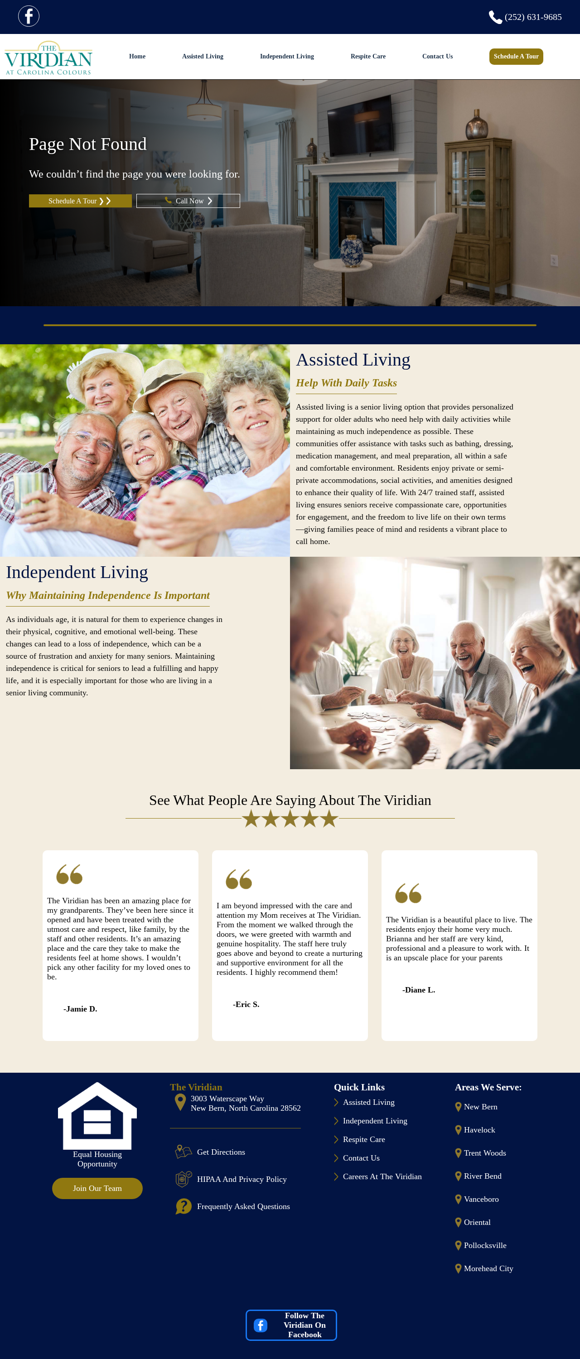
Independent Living (287, 56)
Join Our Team (97, 1188)
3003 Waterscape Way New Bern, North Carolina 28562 (246, 1103)
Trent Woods (485, 1152)
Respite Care (368, 56)
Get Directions (221, 1152)
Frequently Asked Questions (243, 1206)
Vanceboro (481, 1199)
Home (137, 56)
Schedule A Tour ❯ (76, 201)
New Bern (481, 1106)
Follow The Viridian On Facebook (305, 1325)
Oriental (477, 1222)
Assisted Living (202, 56)
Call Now (191, 201)
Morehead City (488, 1268)
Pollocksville (485, 1245)
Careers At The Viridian (382, 1176)
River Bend (483, 1176)
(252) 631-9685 (533, 17)
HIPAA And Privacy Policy (242, 1179)
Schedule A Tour (516, 56)
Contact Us (437, 56)
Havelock (479, 1129)
